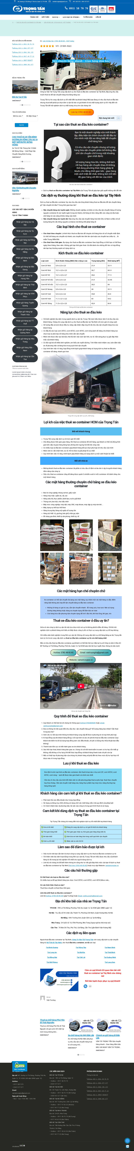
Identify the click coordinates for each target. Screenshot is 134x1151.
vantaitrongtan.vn (112, 866)
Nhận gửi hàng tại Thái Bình (25, 287)
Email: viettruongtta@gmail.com (94, 652)
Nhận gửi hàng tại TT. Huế (25, 323)
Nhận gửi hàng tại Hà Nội (25, 224)
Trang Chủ (34, 17)
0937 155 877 (28, 60)
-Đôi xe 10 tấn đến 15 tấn (23, 96)
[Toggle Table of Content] (117, 118)
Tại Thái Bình (110, 952)
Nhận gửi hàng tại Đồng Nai (25, 242)
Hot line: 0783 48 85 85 (78, 866)
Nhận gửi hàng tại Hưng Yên (25, 278)
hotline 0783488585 (88, 723)
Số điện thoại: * (32, 116)
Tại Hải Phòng (52, 962)
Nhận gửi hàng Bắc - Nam (25, 350)
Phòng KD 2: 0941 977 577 (23, 48)
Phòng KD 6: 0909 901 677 (23, 64)
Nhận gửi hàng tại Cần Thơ (25, 358)
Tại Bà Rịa (81, 952)
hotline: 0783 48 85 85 (54, 896)
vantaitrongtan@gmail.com (59, 1)
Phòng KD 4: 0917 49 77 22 (24, 56)
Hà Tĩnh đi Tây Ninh (54, 943)
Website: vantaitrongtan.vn (81, 660)
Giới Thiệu (45, 17)
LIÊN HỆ (98, 17)
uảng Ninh (112, 957)
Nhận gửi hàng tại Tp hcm (25, 233)
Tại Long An (52, 952)
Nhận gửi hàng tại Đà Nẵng (25, 251)
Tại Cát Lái (81, 957)
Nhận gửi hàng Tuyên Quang (25, 305)
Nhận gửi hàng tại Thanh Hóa (25, 314)
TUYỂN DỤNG (88, 17)
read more (44, 1050)
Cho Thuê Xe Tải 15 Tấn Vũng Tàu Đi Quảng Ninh (23, 138)
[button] (78, 1057)
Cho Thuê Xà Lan (20, 182)
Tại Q (106, 957)
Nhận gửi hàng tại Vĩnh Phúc (25, 296)
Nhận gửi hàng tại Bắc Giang (25, 269)
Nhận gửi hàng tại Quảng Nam (25, 332)
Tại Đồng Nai (52, 957)
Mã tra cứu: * (18, 116)
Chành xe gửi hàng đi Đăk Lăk (52, 1036)
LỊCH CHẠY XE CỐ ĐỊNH (71, 17)
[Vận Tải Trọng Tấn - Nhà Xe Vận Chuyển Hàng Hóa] (29, 9)
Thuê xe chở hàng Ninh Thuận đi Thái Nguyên (107, 1036)
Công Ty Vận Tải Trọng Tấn (82, 940)
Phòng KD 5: (19, 60)
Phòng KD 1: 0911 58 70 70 (24, 44)
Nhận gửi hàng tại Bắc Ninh (25, 260)
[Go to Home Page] (13, 22)
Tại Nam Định (110, 947)
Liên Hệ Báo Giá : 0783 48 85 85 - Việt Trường (58, 41)
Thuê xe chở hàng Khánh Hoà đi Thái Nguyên (79, 1036)
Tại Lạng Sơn (110, 962)
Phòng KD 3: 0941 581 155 (23, 52)
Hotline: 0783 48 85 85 (63, 652)
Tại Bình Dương (52, 947)
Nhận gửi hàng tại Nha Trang (25, 341)
